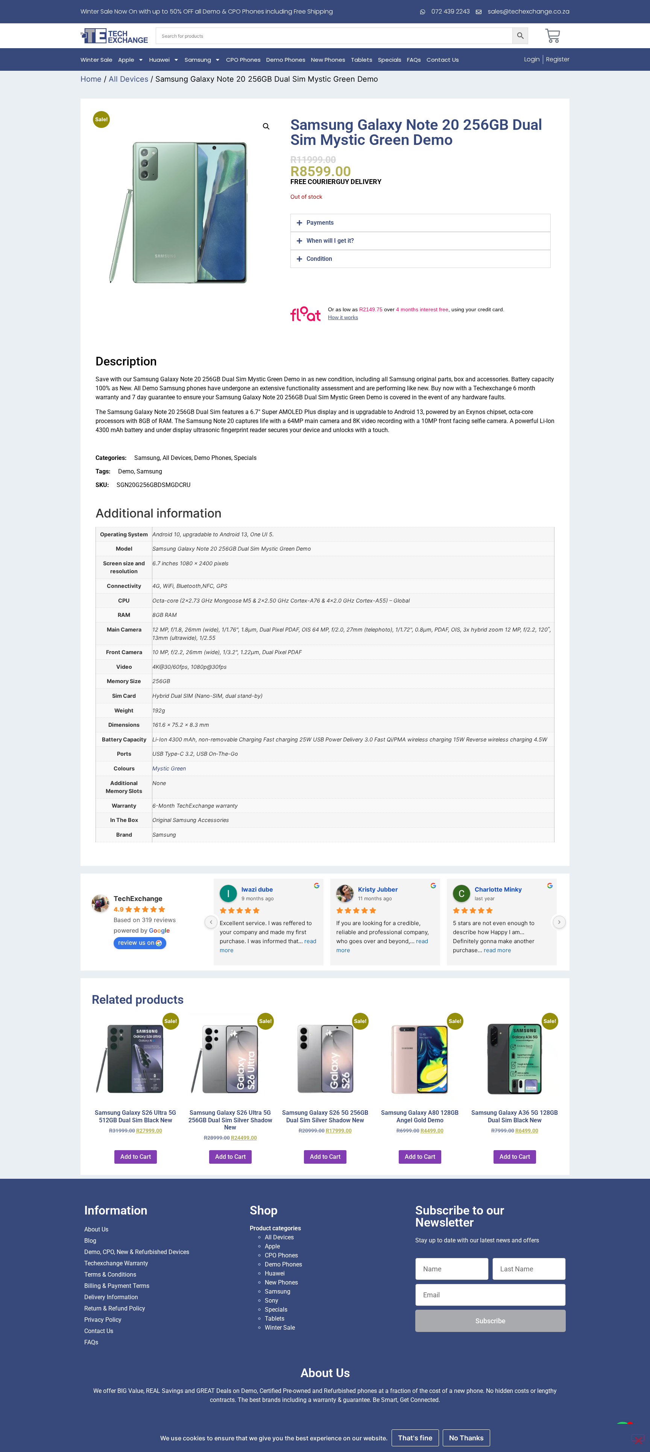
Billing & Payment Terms (116, 1285)
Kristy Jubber (378, 889)
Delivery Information (111, 1297)
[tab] (420, 222)
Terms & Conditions (110, 1274)
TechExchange (138, 899)
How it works (343, 317)
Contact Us (443, 60)
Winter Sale (96, 60)
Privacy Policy (102, 1319)
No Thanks (466, 1438)
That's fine (415, 1438)
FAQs (414, 60)
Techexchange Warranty (116, 1263)
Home (91, 79)
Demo (126, 471)
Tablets (361, 60)
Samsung (198, 60)
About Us (96, 1229)
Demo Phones (285, 60)
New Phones (328, 60)
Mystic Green (169, 768)
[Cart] (553, 35)
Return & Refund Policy (114, 1308)
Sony (271, 1300)
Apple (126, 60)
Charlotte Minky (498, 889)
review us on (136, 942)
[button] (266, 126)
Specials (389, 60)
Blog (90, 1240)
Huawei (159, 60)
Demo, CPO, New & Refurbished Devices (136, 1252)
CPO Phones (243, 60)
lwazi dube (257, 889)
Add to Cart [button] (135, 1156)
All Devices (128, 79)
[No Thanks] (638, 1437)
